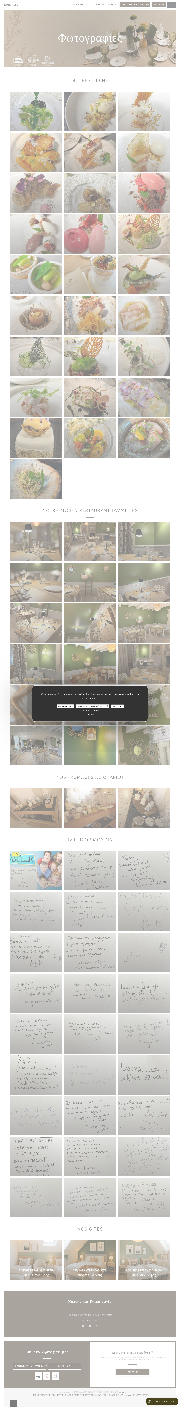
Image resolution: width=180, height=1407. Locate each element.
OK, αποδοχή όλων (65, 706)
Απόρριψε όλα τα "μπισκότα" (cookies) (92, 706)
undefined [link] (90, 714)
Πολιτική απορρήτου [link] (91, 710)
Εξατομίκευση (117, 706)
